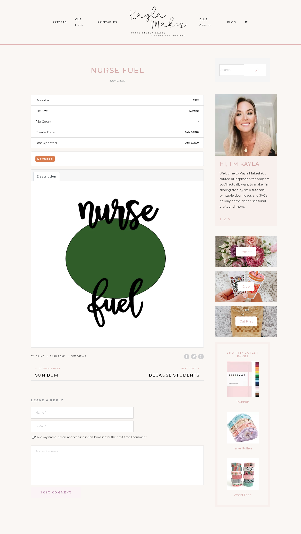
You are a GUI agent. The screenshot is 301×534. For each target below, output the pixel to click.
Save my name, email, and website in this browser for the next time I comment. (91, 437)
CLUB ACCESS (205, 22)
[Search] (256, 70)
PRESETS (60, 22)
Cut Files (79, 22)
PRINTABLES (107, 22)
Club (246, 286)
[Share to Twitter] (194, 356)
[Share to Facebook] (186, 356)
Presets (246, 252)
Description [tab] (46, 176)
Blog (231, 22)
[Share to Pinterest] (201, 356)
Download (45, 158)
